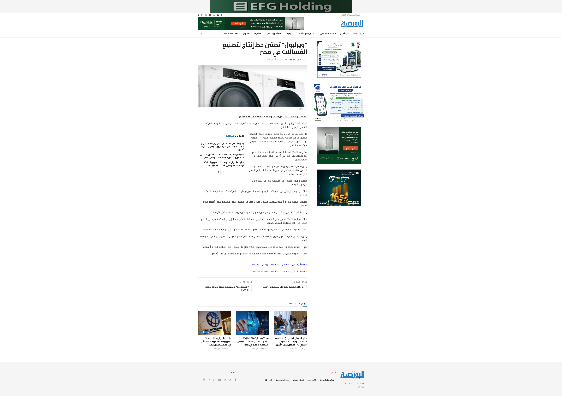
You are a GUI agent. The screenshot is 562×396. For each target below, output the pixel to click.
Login (228, 15)
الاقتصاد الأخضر (231, 33)
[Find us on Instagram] (202, 15)
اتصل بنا (269, 380)
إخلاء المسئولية (283, 380)
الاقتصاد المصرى (328, 33)
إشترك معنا (312, 380)
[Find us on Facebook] (221, 15)
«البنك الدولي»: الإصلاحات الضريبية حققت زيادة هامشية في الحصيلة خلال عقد (223, 163)
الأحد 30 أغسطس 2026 (260, 348)
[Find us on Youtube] (210, 15)
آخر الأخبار (344, 33)
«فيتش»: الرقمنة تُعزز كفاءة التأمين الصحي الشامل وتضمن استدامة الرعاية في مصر (222, 156)
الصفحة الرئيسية (327, 380)
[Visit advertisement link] (281, 6)
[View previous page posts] (223, 172)
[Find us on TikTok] (198, 15)
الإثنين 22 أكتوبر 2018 (275, 59)
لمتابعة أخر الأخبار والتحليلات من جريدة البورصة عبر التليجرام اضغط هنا (279, 271)
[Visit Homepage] (352, 23)
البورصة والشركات (305, 33)
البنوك (289, 33)
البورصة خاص (295, 59)
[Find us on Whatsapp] (206, 15)
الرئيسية (359, 33)
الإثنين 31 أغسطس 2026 (298, 348)
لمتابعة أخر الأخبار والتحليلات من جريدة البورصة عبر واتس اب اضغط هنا (279, 264)
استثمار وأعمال (274, 33)
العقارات (258, 33)
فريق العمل (298, 380)
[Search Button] (200, 33)
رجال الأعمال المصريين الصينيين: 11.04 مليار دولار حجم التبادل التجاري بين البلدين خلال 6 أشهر (222, 146)
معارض (246, 33)
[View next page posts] (218, 172)
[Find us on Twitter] (218, 15)
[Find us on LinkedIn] (214, 15)
